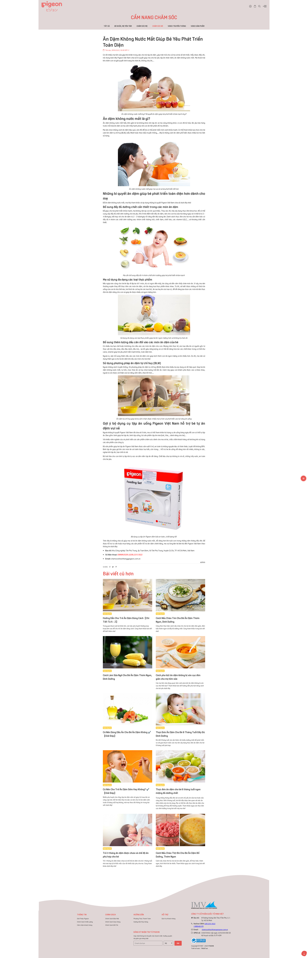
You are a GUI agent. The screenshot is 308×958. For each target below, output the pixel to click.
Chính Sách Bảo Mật (112, 918)
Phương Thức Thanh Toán (142, 918)
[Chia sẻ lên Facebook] (109, 567)
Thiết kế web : (196, 948)
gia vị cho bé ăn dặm (120, 358)
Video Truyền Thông (177, 26)
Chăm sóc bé (157, 26)
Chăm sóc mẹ (142, 26)
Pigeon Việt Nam (194, 543)
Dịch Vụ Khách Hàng (168, 918)
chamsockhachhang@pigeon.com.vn (125, 558)
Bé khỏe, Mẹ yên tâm (123, 26)
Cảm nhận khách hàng (84, 925)
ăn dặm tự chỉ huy (114, 132)
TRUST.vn (204, 948)
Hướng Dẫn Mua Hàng (141, 922)
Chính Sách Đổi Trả (111, 925)
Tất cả (107, 26)
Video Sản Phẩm (197, 26)
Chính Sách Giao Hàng (112, 922)
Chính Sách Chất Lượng (85, 922)
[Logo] (52, 6)
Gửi (178, 943)
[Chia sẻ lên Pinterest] (116, 567)
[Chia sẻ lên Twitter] (113, 567)
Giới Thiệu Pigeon (83, 918)
